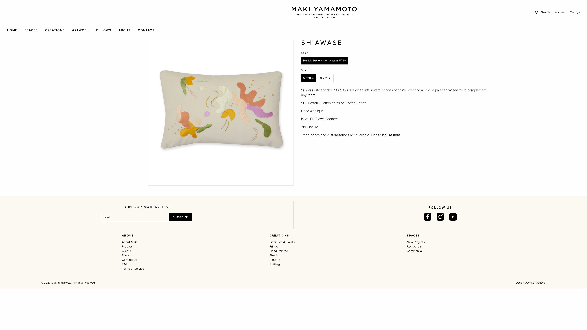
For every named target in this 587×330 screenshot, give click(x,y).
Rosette (275, 260)
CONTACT (146, 30)
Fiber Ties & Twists (282, 242)
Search (545, 12)
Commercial (415, 251)
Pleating (275, 255)
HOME (12, 30)
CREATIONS (55, 30)
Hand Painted (279, 251)
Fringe (274, 247)
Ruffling (275, 264)
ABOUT (125, 30)
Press (125, 255)
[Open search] (537, 12)
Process (127, 247)
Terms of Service (133, 269)
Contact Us (129, 260)
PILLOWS (103, 30)
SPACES (31, 30)
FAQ (124, 264)
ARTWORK (80, 30)
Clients (126, 251)
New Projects (416, 242)
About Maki (129, 242)
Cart (572, 12)
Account (560, 12)
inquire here (391, 135)
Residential (414, 247)
